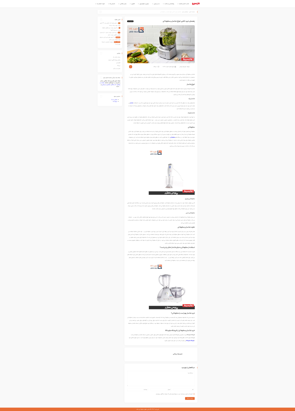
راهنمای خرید (185, 12)
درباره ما (115, 101)
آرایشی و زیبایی (106, 85)
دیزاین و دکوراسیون (144, 4)
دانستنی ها (112, 4)
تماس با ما (114, 100)
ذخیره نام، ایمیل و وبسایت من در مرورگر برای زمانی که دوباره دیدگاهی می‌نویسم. (174, 394)
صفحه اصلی (192, 12)
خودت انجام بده (101, 4)
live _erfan (117, 42)
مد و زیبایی (156, 4)
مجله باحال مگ (116, 57)
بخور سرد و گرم (116, 68)
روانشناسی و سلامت (169, 4)
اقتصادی (118, 63)
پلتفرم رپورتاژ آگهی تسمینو (114, 60)
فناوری (133, 4)
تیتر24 (118, 65)
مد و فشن (113, 85)
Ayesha (118, 37)
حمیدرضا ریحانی (182, 66)
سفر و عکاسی (123, 4)
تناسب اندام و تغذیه (184, 4)
